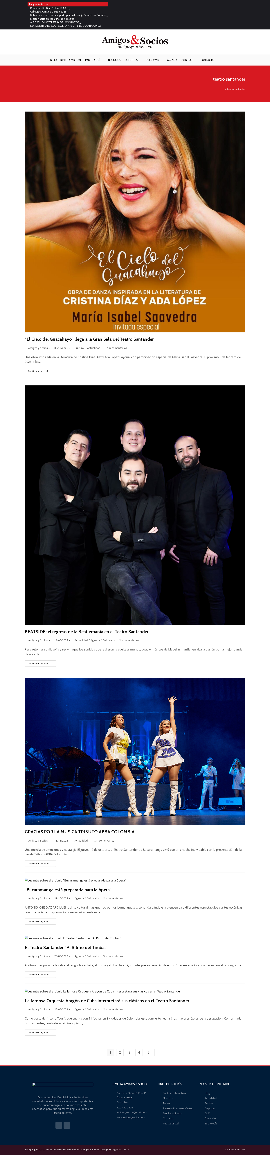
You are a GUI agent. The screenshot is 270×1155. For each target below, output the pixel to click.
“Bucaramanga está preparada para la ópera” (68, 889)
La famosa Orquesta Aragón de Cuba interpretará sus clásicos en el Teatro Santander (107, 1000)
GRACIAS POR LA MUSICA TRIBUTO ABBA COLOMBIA (80, 831)
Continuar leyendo (42, 370)
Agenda (95, 640)
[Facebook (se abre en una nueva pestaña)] (238, 15)
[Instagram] (67, 1125)
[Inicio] (223, 89)
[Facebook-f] (58, 1125)
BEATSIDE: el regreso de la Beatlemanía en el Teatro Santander (87, 631)
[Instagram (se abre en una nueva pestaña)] (243, 15)
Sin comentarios (117, 348)
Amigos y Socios (38, 348)
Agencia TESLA (121, 1149)
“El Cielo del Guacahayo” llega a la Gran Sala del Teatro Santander (89, 339)
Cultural (79, 348)
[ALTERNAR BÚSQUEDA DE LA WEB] (219, 60)
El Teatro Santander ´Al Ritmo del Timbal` (66, 947)
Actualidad (93, 348)
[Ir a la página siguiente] (158, 1052)
